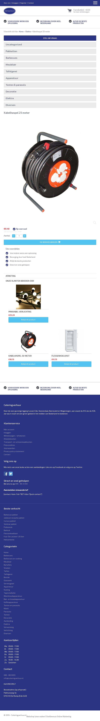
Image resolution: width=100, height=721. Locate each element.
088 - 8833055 (9, 675)
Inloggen (15, 3)
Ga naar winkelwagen (81, 12)
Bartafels (8, 565)
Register (23, 3)
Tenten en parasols (12, 605)
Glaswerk (8, 580)
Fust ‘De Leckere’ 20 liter (14, 536)
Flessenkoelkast (11, 533)
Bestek (7, 577)
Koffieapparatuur (11, 602)
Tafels (6, 571)
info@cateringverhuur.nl (13, 678)
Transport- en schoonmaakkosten (18, 442)
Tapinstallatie (9, 593)
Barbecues (11, 57)
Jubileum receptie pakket (14, 518)
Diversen (10, 105)
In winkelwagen (49, 242)
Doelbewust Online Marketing (58, 716)
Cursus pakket (10, 521)
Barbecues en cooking (13, 558)
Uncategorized (14, 44)
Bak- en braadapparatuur (14, 599)
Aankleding (8, 621)
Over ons (7, 3)
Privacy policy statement (14, 451)
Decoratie (11, 91)
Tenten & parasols (16, 84)
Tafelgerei (11, 71)
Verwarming (9, 627)
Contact (31, 3)
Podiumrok (8, 527)
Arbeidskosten (10, 439)
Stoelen (7, 568)
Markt (6, 608)
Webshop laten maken (35, 716)
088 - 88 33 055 (21, 484)
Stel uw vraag (50, 38)
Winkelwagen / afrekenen (14, 436)
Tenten (7, 615)
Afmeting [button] (11, 276)
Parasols (7, 611)
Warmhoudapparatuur (13, 596)
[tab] (50, 275)
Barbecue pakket (11, 515)
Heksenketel (9, 540)
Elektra (28, 32)
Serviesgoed (9, 583)
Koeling (7, 590)
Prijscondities (9, 445)
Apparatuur (12, 78)
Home (21, 32)
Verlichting (8, 630)
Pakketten (11, 51)
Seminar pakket (10, 524)
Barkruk (7, 530)
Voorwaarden (9, 448)
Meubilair (11, 64)
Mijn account (9, 429)
